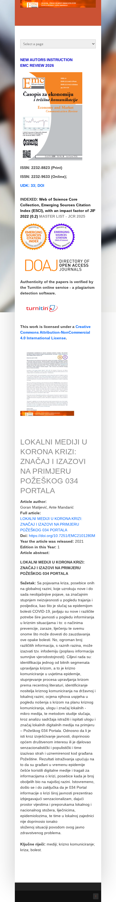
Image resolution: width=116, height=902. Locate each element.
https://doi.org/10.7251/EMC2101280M (62, 535)
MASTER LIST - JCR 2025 (62, 216)
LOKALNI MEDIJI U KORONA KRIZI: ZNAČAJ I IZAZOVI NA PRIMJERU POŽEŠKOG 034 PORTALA (51, 524)
